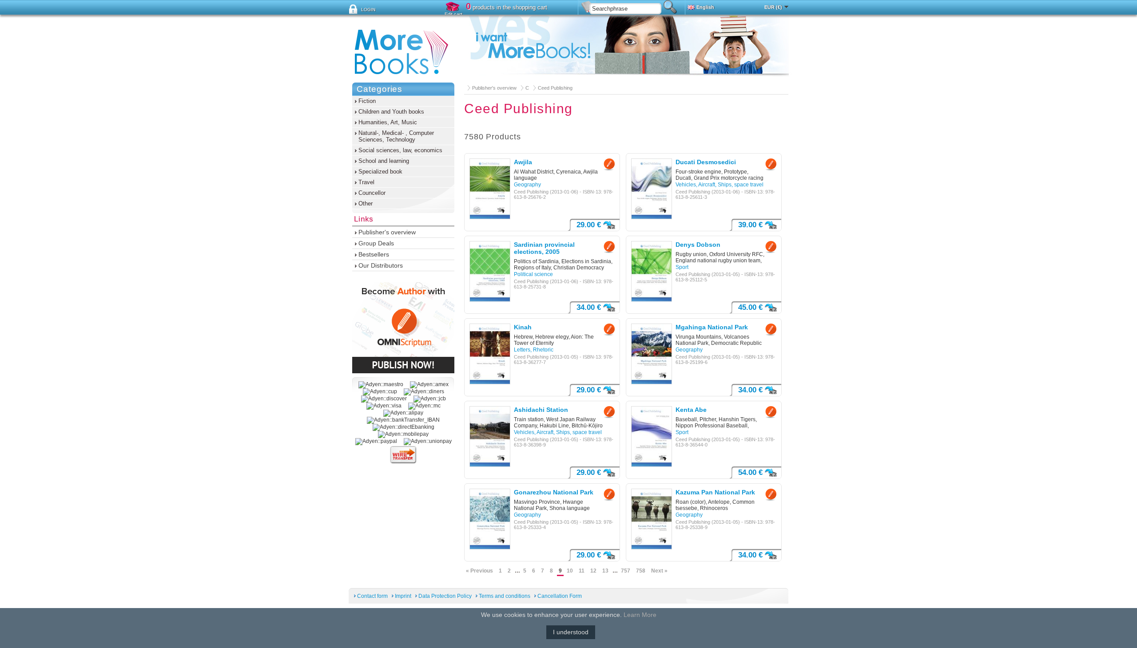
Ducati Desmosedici (706, 162)
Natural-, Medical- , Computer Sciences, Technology (396, 136)
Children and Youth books (391, 111)
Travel (366, 182)
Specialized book (380, 171)
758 (640, 571)
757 (625, 571)
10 (570, 571)
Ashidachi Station (541, 409)
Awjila (523, 162)
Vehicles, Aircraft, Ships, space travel (719, 185)
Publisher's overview (494, 88)
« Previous (479, 571)
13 (605, 571)
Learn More (640, 614)
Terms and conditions (504, 596)
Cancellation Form (559, 596)
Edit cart (453, 14)
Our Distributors (380, 265)
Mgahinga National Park (712, 327)
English (705, 7)
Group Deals (376, 243)
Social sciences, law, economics (400, 150)
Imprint (403, 596)
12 (593, 571)
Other (365, 203)
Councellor (372, 193)
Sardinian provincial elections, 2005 (544, 248)
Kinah (523, 327)
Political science (533, 274)
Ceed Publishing (555, 88)
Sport (682, 267)
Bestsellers (373, 254)
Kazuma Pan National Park (715, 492)
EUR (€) (773, 7)
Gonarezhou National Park (553, 492)
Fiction (367, 101)
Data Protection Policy (445, 596)
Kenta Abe (691, 409)
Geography (527, 185)
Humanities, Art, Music (387, 122)
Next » (659, 571)
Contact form (372, 596)
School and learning (383, 161)
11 (581, 571)
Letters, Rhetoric (533, 350)
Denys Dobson (698, 244)
